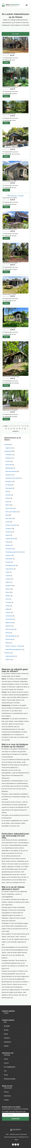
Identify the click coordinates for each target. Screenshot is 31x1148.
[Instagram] (13, 1145)
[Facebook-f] (15, 1145)
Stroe (7, 599)
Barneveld (9, 464)
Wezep (8, 632)
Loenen (8, 575)
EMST (7, 505)
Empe (7, 501)
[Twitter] (18, 1145)
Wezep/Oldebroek (11, 636)
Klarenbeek (9, 559)
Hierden (8, 545)
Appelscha (9, 448)
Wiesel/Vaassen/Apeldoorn (14, 649)
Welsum (8, 659)
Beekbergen (9, 468)
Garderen (8, 528)
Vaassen (8, 612)
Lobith (7, 572)
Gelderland (7, 451)
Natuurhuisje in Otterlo (9, 114)
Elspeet (8, 498)
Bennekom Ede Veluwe (13, 478)
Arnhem (8, 461)
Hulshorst (8, 555)
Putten (8, 592)
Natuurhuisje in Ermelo (9, 181)
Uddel (7, 609)
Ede (7, 491)
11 (6, 428)
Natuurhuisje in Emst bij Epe (11, 376)
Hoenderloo (9, 548)
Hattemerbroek (10, 538)
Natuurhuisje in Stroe (9, 53)
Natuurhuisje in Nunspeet (10, 263)
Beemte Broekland (11, 471)
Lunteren (8, 579)
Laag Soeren (9, 569)
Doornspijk (9, 488)
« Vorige (5, 426)
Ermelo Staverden (11, 525)
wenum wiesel (10, 629)
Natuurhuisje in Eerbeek (10, 197)
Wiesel (8, 643)
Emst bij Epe (9, 508)
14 (14, 428)
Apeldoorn (9, 458)
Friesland (7, 444)
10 (27, 426)
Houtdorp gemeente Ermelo (14, 552)
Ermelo (8, 522)
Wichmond (9, 639)
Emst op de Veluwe (11, 511)
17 (22, 428)
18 (25, 428)
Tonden (8, 606)
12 (8, 428)
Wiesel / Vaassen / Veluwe (14, 646)
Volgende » (15, 431)
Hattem (8, 535)
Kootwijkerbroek (10, 565)
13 (11, 428)
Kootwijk (8, 562)
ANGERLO (9, 454)
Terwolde (8, 602)
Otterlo (8, 589)
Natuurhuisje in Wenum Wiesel (12, 147)
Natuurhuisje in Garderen (10, 87)
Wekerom (8, 626)
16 (19, 428)
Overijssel (7, 653)
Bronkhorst (9, 481)
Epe (7, 515)
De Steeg (8, 485)
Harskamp (9, 532)
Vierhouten (9, 616)
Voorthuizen (9, 619)
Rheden (8, 596)
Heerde (8, 542)
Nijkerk (8, 582)
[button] (26, 5)
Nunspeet (8, 585)
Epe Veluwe (9, 518)
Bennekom (9, 475)
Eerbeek (8, 495)
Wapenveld (9, 622)
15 (17, 428)
